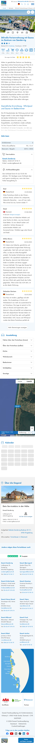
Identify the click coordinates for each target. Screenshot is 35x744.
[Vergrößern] (32, 428)
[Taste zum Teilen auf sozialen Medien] (28, 12)
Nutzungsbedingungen (29, 435)
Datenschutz (22, 724)
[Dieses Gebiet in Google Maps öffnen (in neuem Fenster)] (3, 435)
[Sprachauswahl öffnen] (19, 4)
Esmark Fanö (24, 617)
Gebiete (11, 530)
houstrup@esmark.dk (26, 590)
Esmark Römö (5, 633)
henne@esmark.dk (6, 608)
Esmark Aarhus (24, 633)
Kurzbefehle (13, 435)
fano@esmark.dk (24, 624)
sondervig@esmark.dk (13, 521)
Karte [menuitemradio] (20, 381)
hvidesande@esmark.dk (8, 588)
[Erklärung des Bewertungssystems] (17, 43)
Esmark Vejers (24, 599)
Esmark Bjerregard (26, 563)
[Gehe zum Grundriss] (12, 32)
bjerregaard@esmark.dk (27, 572)
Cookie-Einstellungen (18, 726)
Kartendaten (20, 435)
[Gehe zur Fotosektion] (7, 32)
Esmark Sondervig (8, 158)
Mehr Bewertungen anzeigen (17, 327)
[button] (17, 406)
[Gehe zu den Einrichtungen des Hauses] (22, 32)
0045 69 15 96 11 (13, 519)
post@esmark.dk (24, 642)
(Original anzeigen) (15, 215)
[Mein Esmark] (28, 4)
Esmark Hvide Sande (7, 581)
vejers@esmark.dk (25, 606)
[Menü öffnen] (32, 4)
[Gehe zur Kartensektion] (17, 32)
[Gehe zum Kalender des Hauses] (27, 32)
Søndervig (11, 46)
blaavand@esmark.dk (7, 624)
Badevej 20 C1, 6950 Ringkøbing (26, 531)
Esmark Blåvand (6, 617)
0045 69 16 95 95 (23, 1)
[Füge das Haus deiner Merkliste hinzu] (32, 12)
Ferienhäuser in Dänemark (18, 537)
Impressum (13, 724)
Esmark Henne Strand (8, 599)
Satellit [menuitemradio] (29, 381)
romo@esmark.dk (6, 640)
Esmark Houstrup (25, 581)
